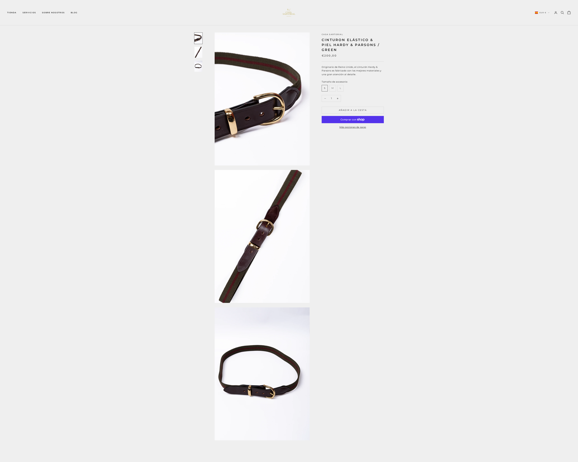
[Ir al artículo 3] (198, 66)
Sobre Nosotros (53, 12)
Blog (74, 12)
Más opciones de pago (352, 127)
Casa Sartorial (332, 34)
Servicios (29, 12)
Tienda (12, 12)
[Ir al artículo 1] (198, 38)
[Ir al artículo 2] (198, 52)
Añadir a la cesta (353, 110)
